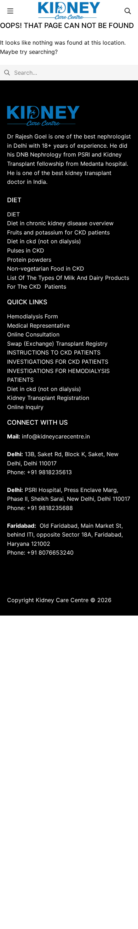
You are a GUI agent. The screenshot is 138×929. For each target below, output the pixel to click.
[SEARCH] (128, 10)
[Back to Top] (114, 907)
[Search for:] (69, 72)
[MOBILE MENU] (10, 10)
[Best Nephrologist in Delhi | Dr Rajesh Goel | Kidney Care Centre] (69, 10)
